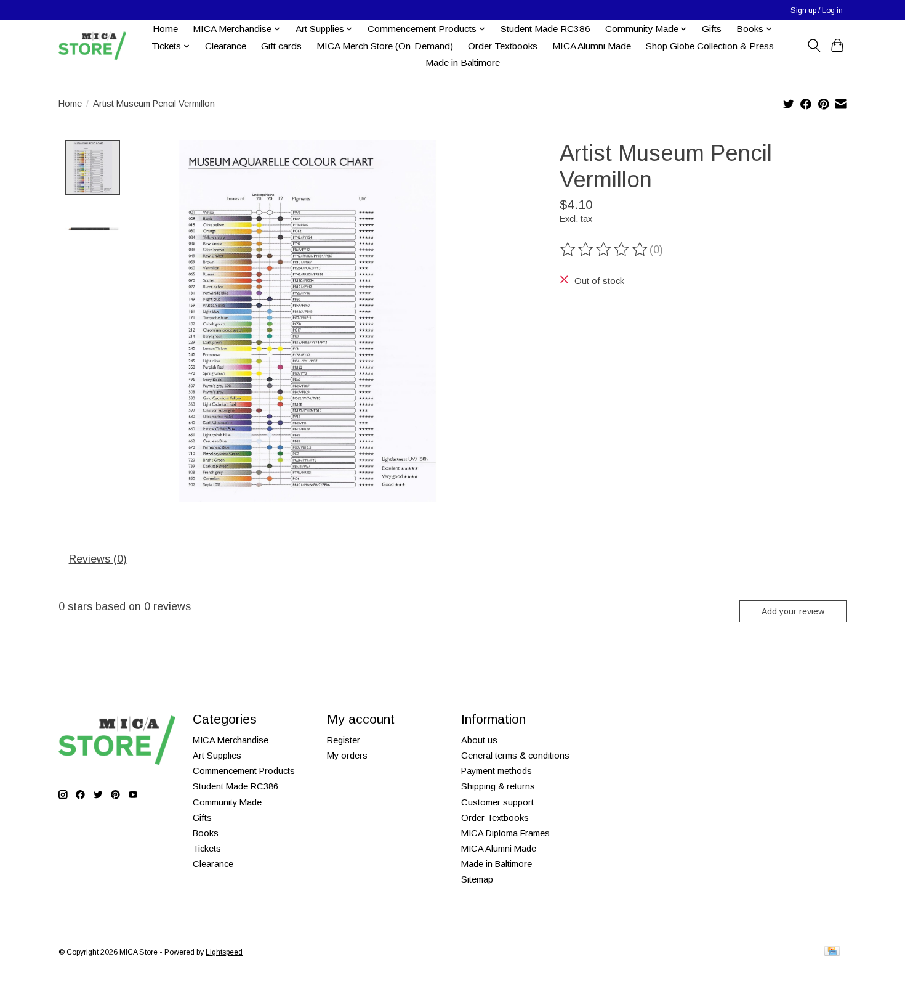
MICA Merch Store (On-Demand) (384, 46)
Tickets (207, 849)
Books (206, 833)
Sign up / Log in (816, 10)
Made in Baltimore (462, 62)
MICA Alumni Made (591, 46)
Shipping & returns (498, 786)
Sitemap (477, 879)
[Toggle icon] (814, 46)
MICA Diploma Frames (505, 833)
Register (343, 740)
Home (165, 28)
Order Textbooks (502, 46)
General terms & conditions (515, 755)
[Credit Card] (832, 952)
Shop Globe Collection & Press (710, 46)
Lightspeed (224, 952)
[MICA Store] (92, 46)
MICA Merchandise (230, 740)
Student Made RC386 (545, 28)
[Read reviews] (605, 250)
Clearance (225, 46)
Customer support (497, 802)
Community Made (227, 802)
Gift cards (281, 46)
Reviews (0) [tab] (98, 559)
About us (479, 740)
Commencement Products (244, 771)
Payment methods (496, 771)
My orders (347, 755)
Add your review (793, 611)
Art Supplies (217, 755)
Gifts (712, 28)
